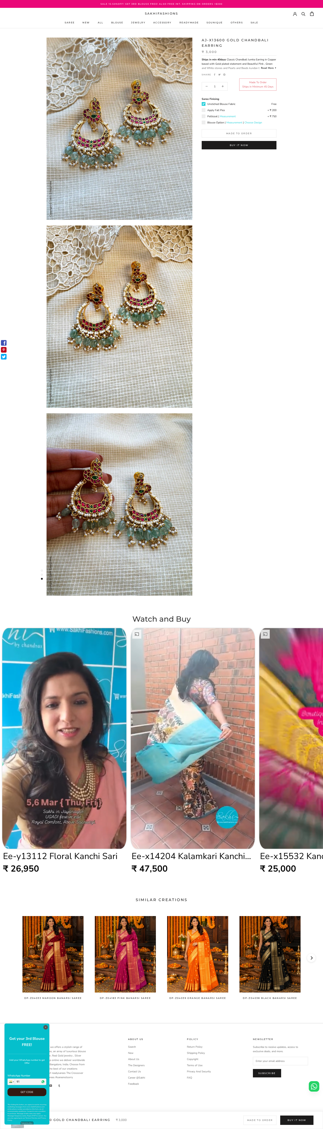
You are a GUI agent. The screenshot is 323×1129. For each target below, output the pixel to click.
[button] (11, 1082)
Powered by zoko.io (27, 1123)
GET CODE (27, 1092)
